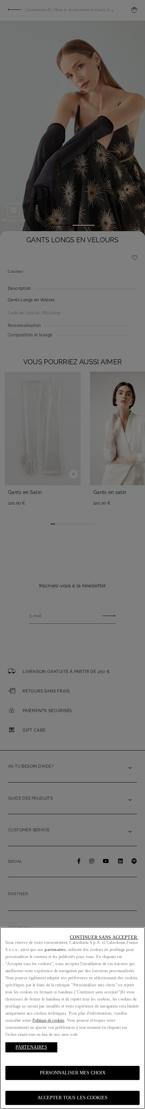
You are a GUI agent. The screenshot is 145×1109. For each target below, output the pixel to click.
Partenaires (31, 1047)
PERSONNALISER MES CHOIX (73, 1072)
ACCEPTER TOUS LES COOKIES (72, 1097)
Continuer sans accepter (104, 937)
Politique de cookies (48, 1020)
